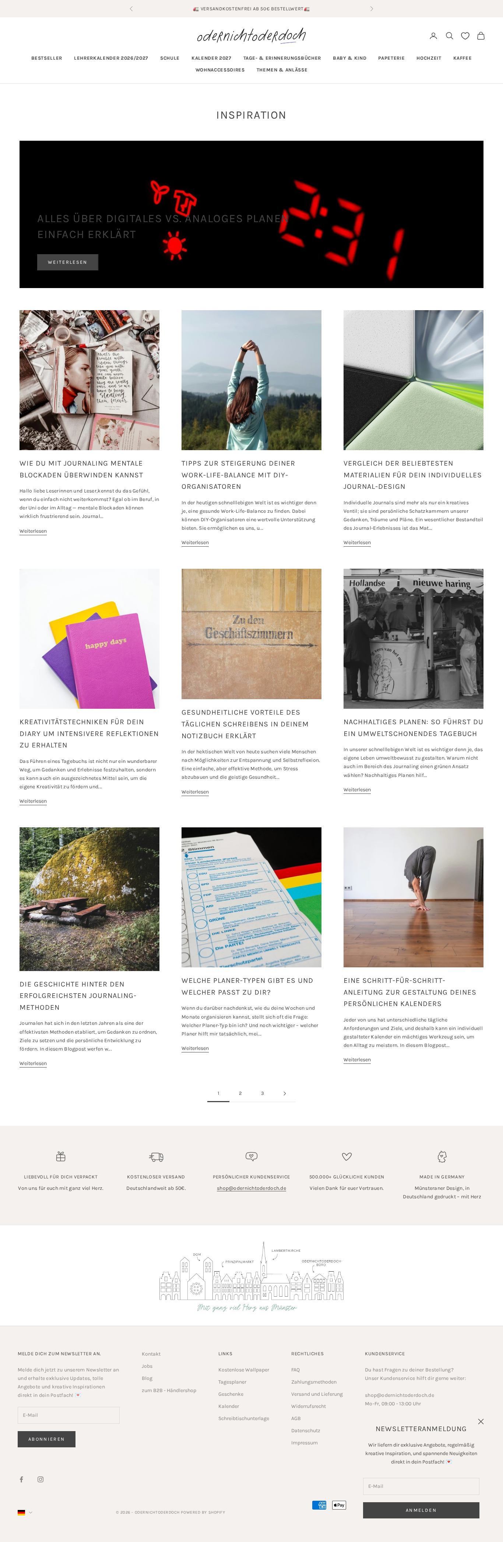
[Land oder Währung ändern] (25, 1512)
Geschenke (230, 1394)
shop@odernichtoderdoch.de (251, 1188)
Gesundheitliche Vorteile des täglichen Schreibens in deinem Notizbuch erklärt (245, 724)
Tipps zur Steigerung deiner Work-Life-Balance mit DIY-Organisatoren (238, 475)
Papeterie (391, 58)
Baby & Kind (349, 58)
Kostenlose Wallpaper (243, 1370)
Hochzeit (428, 58)
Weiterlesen (68, 262)
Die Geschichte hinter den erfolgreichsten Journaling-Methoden (78, 996)
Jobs (147, 1366)
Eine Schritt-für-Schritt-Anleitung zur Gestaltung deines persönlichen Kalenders (410, 992)
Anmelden (421, 1510)
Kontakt (151, 1354)
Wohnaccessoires (220, 70)
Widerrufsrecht (308, 1406)
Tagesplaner (232, 1382)
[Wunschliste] (465, 36)
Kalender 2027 (211, 58)
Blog (147, 1378)
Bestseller (47, 58)
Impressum (304, 1443)
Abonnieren (46, 1439)
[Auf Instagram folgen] (40, 1479)
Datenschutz (305, 1430)
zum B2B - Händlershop (169, 1390)
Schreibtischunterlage (243, 1418)
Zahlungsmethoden (314, 1382)
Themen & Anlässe (282, 70)
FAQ (295, 1370)
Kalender (228, 1406)
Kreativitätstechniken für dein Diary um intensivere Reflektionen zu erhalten (89, 733)
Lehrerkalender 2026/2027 (111, 58)
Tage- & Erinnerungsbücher (282, 58)
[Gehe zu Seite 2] (285, 1093)
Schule (170, 58)
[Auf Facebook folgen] (21, 1479)
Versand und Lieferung (317, 1394)
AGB (296, 1418)
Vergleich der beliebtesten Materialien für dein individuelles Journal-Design (413, 475)
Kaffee (462, 58)
